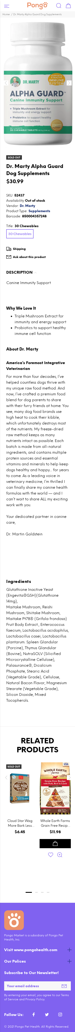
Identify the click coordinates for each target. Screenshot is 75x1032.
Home (6, 14)
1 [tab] (29, 892)
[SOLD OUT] (19, 788)
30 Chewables (19, 234)
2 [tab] (36, 892)
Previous (6, 778)
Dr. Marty (27, 206)
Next (69, 778)
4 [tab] (48, 892)
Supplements (39, 211)
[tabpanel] (20, 819)
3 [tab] (42, 892)
